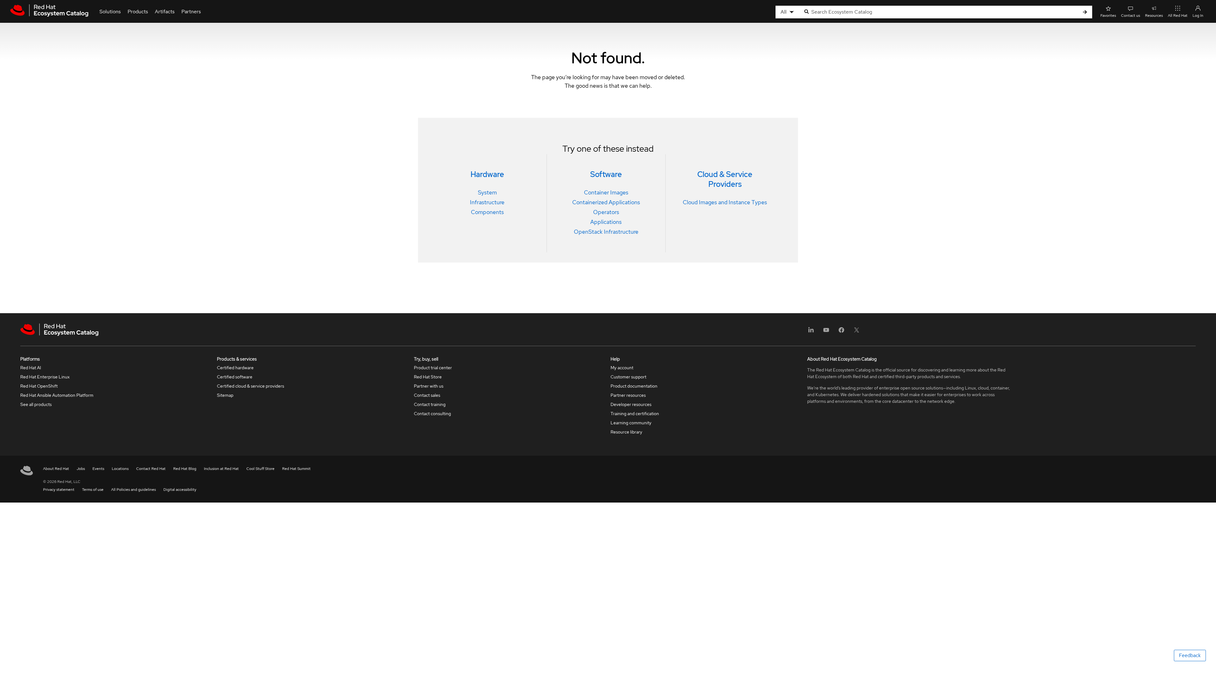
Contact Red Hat (151, 468)
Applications (606, 221)
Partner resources (628, 395)
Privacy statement (58, 489)
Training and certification (635, 413)
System (487, 192)
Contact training (430, 404)
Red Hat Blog (184, 468)
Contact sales (427, 395)
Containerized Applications (606, 202)
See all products (36, 404)
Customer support (628, 377)
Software (606, 174)
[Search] (1085, 12)
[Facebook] (841, 332)
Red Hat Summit (296, 468)
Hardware (487, 174)
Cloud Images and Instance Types (725, 202)
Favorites (1108, 15)
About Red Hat (56, 468)
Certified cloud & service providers (250, 386)
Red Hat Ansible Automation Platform (56, 395)
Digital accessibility (179, 489)
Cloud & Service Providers (724, 179)
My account (622, 367)
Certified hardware (235, 367)
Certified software (234, 377)
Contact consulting (432, 413)
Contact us (1130, 15)
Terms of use (93, 489)
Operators (606, 212)
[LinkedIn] (811, 332)
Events (98, 468)
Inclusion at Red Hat (221, 468)
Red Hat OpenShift (39, 386)
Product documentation (634, 386)
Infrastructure (487, 202)
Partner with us (428, 386)
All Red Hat (1178, 15)
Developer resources (631, 404)
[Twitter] (856, 332)
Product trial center (433, 367)
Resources (1154, 15)
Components (487, 212)
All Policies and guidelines (133, 489)
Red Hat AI (30, 367)
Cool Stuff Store (260, 468)
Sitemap (225, 395)
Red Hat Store (428, 377)
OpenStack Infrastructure (606, 231)
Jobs (81, 468)
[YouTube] (826, 332)
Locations (120, 468)
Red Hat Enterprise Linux (45, 377)
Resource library (626, 432)
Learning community (631, 423)
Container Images (606, 192)
